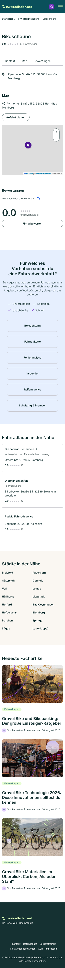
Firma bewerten (32, 223)
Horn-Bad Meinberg (27, 18)
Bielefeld (7, 572)
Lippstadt (38, 596)
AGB (40, 948)
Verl (4, 588)
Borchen (7, 620)
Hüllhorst (8, 596)
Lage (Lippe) (40, 628)
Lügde (6, 628)
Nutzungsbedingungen (23, 948)
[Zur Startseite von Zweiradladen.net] (17, 6)
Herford (7, 604)
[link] (32, 458)
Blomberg (38, 612)
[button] (51, 6)
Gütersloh (8, 580)
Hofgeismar (9, 612)
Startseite (7, 18)
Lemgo (36, 588)
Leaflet (29, 173)
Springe (37, 620)
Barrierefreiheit (48, 943)
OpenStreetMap (43, 173)
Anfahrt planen (15, 117)
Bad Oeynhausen (43, 604)
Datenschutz (30, 943)
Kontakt (16, 943)
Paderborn (39, 572)
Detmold (37, 580)
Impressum (52, 948)
